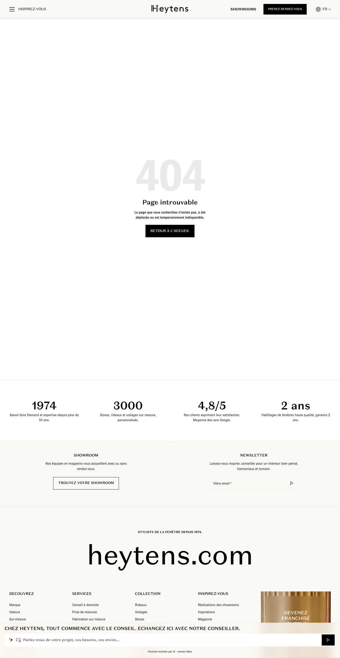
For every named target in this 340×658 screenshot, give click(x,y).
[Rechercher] (291, 483)
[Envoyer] (328, 640)
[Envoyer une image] (18, 640)
